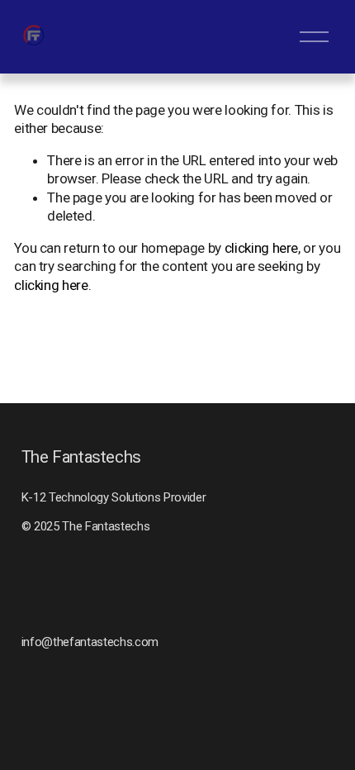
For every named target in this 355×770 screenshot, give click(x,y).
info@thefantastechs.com (90, 642)
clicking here (262, 248)
